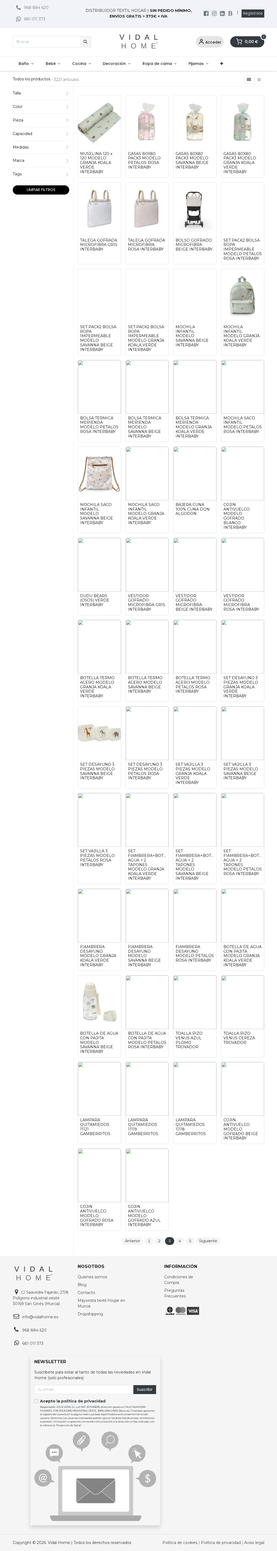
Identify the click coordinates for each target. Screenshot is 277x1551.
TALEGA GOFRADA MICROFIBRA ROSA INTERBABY (146, 245)
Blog (82, 1284)
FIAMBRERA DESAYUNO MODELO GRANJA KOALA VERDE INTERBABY (98, 956)
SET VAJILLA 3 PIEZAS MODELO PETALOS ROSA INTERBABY (97, 858)
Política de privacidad (221, 1542)
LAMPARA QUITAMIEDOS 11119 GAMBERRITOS (143, 1127)
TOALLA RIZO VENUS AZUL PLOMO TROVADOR (189, 1040)
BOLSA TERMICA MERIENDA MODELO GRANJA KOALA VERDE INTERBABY (194, 427)
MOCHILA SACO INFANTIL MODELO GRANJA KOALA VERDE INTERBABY (146, 513)
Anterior (132, 1240)
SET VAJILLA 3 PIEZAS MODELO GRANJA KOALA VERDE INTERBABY (193, 773)
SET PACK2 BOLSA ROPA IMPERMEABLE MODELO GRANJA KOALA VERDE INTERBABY (146, 338)
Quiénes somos (92, 1276)
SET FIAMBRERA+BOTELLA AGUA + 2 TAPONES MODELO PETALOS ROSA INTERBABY (242, 862)
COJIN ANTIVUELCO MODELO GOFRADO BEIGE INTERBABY (240, 1129)
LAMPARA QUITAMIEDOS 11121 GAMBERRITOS (95, 1127)
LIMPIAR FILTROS (41, 189)
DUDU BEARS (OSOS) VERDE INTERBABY (94, 600)
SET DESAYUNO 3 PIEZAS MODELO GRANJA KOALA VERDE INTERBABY (240, 687)
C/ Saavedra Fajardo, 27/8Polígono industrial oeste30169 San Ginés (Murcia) (40, 1298)
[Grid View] (248, 79)
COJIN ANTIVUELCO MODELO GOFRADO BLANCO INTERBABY (236, 516)
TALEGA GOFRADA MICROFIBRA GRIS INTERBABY (98, 245)
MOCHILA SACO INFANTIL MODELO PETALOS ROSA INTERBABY (242, 425)
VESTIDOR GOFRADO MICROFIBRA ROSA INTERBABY (241, 603)
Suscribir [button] (145, 1389)
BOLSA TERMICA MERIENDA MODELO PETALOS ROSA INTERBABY (99, 425)
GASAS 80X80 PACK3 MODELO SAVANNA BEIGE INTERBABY (192, 161)
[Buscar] (85, 41)
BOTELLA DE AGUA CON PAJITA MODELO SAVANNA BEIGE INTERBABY (99, 1042)
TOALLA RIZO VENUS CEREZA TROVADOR (239, 1038)
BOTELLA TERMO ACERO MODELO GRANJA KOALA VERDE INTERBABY (97, 687)
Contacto (86, 1292)
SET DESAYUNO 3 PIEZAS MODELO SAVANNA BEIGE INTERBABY (97, 771)
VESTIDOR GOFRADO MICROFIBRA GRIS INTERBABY (146, 603)
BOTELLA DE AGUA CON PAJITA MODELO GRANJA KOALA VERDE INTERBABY (242, 956)
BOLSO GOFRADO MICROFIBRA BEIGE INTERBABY (194, 245)
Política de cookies (180, 1542)
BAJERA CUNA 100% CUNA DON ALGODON (193, 509)
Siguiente (208, 1240)
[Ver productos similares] (118, 103)
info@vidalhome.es (40, 1317)
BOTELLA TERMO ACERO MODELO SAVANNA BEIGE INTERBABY (145, 685)
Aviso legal (254, 1542)
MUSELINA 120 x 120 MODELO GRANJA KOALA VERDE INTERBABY (96, 163)
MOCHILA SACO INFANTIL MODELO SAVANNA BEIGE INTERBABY (96, 513)
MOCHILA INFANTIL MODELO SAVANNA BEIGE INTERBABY (192, 336)
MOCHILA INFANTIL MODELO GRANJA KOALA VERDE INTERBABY (241, 336)
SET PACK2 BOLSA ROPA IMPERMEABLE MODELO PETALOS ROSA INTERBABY (242, 249)
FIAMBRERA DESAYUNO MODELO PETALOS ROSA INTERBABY (195, 954)
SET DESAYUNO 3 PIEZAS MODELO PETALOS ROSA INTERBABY (145, 771)
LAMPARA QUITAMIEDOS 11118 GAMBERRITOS (191, 1127)
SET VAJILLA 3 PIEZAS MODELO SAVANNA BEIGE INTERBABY (240, 771)
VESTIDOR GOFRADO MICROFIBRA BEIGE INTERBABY (194, 603)
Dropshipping (90, 1314)
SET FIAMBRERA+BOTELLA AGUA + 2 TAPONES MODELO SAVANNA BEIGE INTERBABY (195, 865)
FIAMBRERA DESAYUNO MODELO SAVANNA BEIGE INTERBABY (144, 956)
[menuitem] (26, 64)
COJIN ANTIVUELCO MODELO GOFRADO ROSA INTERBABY (96, 1215)
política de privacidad (83, 1401)
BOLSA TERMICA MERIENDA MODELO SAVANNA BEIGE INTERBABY (144, 427)
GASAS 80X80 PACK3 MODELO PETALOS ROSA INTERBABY (144, 161)
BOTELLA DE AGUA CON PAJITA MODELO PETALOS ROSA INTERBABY (147, 1040)
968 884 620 (36, 7)
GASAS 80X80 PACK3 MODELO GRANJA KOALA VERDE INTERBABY (239, 163)
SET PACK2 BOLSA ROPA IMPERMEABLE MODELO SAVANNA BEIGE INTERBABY (98, 338)
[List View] (259, 79)
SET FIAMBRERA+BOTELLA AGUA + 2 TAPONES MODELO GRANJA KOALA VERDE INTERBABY (147, 865)
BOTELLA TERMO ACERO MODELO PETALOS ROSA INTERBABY (193, 685)
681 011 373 (34, 19)
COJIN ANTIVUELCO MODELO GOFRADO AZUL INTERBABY (144, 1215)
